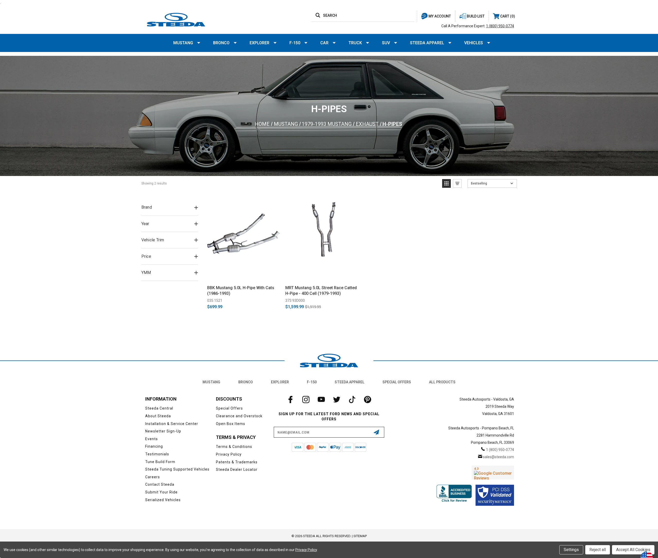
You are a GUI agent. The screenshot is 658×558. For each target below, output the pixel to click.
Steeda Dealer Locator (237, 469)
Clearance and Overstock (239, 416)
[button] (446, 183)
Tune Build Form (160, 462)
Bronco (221, 42)
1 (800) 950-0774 (500, 26)
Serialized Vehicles (163, 500)
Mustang (183, 42)
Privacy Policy (229, 454)
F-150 (294, 42)
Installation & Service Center (171, 424)
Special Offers (396, 382)
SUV (386, 42)
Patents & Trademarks (237, 462)
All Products (442, 382)
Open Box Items (230, 424)
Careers (152, 477)
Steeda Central (159, 408)
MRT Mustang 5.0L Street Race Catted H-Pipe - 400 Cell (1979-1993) (321, 290)
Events (151, 439)
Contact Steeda (159, 484)
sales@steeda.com (498, 457)
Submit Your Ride (161, 492)
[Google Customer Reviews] (493, 473)
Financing (154, 446)
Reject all (597, 549)
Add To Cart (244, 275)
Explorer (259, 42)
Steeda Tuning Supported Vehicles (177, 469)
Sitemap (360, 536)
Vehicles (473, 42)
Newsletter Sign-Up (163, 431)
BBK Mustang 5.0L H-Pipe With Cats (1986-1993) (240, 290)
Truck (355, 42)
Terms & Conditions (234, 447)
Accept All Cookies (633, 549)
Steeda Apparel (427, 42)
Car (324, 42)
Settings (571, 549)
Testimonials (157, 454)
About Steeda (158, 416)
